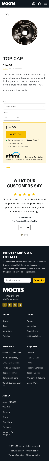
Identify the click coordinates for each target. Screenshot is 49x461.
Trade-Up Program (11, 368)
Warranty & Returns (36, 378)
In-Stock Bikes (34, 336)
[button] (45, 4)
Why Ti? (6, 407)
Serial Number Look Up (12, 384)
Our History (8, 422)
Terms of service (16, 455)
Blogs (5, 417)
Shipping (5, 68)
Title (5, 101)
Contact (30, 353)
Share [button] (8, 167)
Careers (6, 412)
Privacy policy (32, 451)
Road (5, 326)
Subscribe (39, 280)
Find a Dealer (33, 358)
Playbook (7, 427)
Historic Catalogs (35, 368)
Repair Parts (32, 331)
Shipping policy (33, 455)
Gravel (6, 321)
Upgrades (31, 326)
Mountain (7, 331)
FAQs (29, 363)
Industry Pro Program (8, 433)
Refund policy (17, 451)
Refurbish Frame (10, 378)
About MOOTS (9, 402)
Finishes (6, 336)
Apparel (30, 321)
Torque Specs (33, 373)
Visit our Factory (10, 358)
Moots (19, 446)
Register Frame (10, 373)
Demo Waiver (33, 383)
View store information (18, 147)
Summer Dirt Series (12, 353)
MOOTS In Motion (11, 363)
